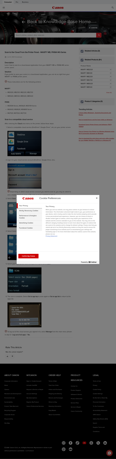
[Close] (96, 198)
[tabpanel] (72, 222)
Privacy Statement (51, 236)
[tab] (29, 205)
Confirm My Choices (28, 256)
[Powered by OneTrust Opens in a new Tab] (89, 262)
